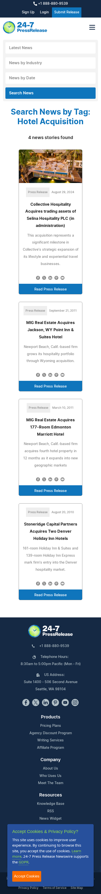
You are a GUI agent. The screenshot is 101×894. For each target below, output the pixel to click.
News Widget (50, 818)
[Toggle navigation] (92, 27)
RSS (50, 811)
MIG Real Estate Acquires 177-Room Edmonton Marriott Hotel (50, 427)
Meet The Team (50, 783)
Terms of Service (54, 887)
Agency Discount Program (50, 733)
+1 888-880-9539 (52, 3)
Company (50, 760)
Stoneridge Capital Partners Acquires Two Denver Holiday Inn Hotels (50, 531)
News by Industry (25, 63)
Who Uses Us (50, 776)
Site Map (77, 887)
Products (50, 717)
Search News (21, 93)
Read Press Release (50, 289)
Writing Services (50, 740)
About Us (50, 768)
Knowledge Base (50, 804)
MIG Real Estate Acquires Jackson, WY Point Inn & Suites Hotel (50, 330)
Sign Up (28, 12)
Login (44, 12)
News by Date (22, 78)
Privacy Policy (28, 887)
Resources (50, 795)
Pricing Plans (50, 726)
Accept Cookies (26, 876)
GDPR (23, 861)
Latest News (20, 48)
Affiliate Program (50, 748)
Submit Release (66, 12)
